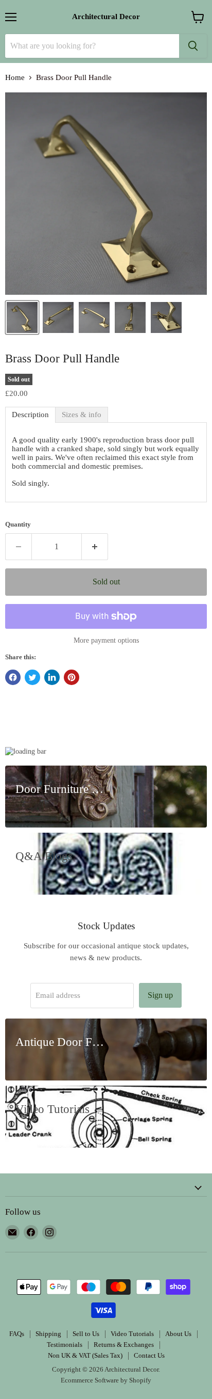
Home (15, 77)
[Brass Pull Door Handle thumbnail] (58, 317)
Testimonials (64, 1344)
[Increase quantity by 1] (95, 546)
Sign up (160, 995)
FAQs (16, 1334)
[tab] (30, 415)
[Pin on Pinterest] (71, 677)
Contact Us (149, 1355)
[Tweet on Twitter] (32, 677)
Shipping (48, 1334)
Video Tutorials (132, 1334)
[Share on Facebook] (13, 677)
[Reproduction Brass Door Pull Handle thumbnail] (94, 317)
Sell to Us (86, 1334)
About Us (178, 1334)
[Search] (193, 46)
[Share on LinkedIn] (52, 677)
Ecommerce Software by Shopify (106, 1380)
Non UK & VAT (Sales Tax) (85, 1355)
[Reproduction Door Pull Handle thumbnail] (130, 317)
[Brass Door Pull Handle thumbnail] (22, 317)
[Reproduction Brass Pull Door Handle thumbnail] (166, 317)
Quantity (18, 524)
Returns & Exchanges (124, 1344)
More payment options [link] (106, 640)
